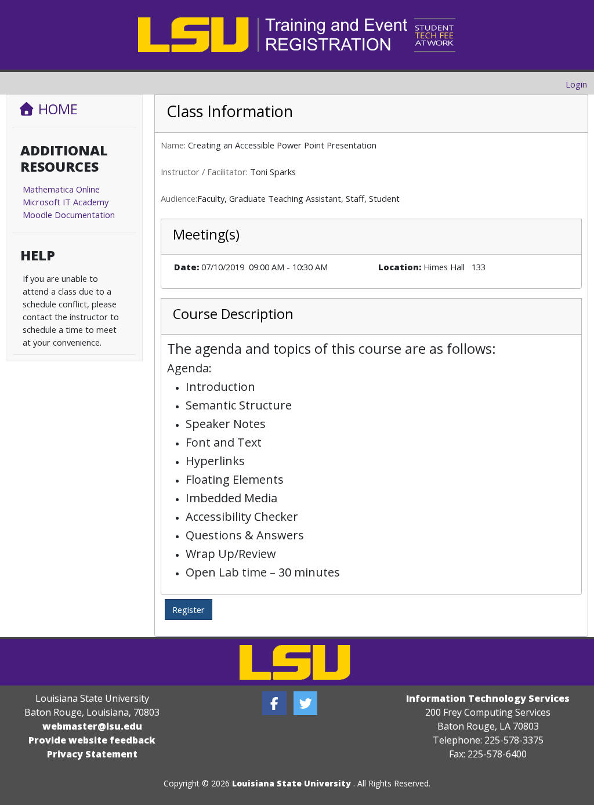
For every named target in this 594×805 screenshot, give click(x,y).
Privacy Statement (92, 754)
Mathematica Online (61, 189)
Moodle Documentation (69, 214)
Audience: (179, 198)
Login (576, 84)
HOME (56, 109)
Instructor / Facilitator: (204, 171)
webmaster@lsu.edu (92, 726)
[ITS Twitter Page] (306, 703)
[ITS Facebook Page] (274, 703)
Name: (173, 145)
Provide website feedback (91, 740)
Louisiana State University (291, 783)
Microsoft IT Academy (65, 202)
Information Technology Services (488, 698)
